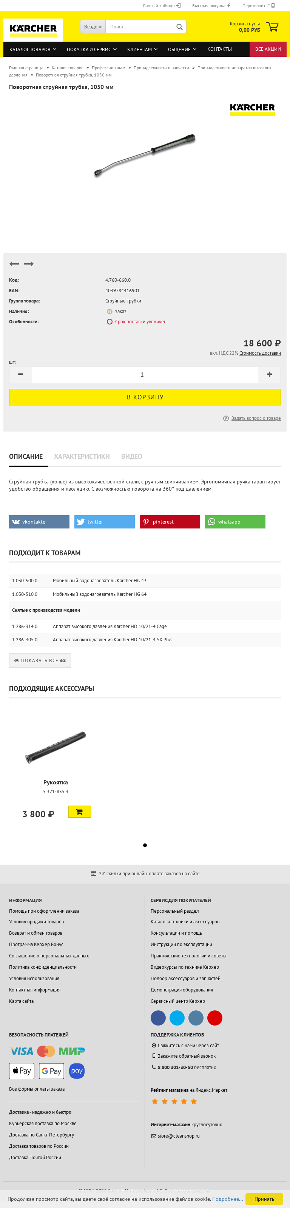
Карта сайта (21, 1001)
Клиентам (139, 49)
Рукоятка (55, 782)
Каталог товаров (30, 49)
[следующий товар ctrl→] (29, 267)
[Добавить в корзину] (79, 812)
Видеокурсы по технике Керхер (185, 967)
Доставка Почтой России (35, 1157)
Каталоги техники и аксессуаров (185, 921)
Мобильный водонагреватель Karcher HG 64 (100, 594)
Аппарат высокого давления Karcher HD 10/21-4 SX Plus (112, 639)
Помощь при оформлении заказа (44, 911)
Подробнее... (227, 1199)
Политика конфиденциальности (43, 967)
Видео (131, 456)
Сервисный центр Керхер (178, 1001)
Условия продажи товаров (36, 921)
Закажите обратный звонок (187, 1056)
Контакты (219, 49)
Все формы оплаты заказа (37, 1089)
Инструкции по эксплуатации (181, 944)
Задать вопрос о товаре (256, 418)
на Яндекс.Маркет (189, 1090)
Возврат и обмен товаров (35, 933)
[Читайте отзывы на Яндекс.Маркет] (175, 1102)
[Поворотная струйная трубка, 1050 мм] (145, 154)
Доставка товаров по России (39, 1146)
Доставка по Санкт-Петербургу (41, 1135)
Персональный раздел (175, 911)
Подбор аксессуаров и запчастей (186, 978)
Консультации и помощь (176, 933)
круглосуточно (186, 1124)
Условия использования (34, 978)
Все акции (268, 49)
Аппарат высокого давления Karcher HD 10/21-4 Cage (110, 626)
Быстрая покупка (209, 5)
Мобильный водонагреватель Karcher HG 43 (100, 580)
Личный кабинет (159, 5)
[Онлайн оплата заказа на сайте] (47, 1051)
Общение (179, 49)
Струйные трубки (123, 301)
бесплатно (187, 1067)
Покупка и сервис (89, 49)
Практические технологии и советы (189, 955)
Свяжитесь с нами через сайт (188, 1045)
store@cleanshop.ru (179, 1136)
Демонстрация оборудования (182, 990)
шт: (12, 362)
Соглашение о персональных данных (49, 955)
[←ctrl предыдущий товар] (14, 267)
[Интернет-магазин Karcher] (33, 38)
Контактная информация (34, 990)
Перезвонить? (256, 5)
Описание (26, 456)
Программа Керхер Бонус (36, 944)
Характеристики (82, 456)
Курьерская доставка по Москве (43, 1123)
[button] (39, 521)
